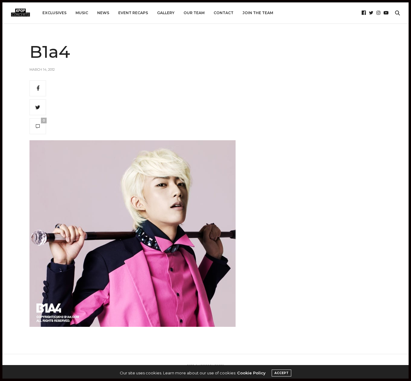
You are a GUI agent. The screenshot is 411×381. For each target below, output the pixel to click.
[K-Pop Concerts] (20, 13)
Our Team (194, 13)
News (103, 13)
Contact (223, 13)
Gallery (166, 13)
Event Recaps (133, 13)
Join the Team (258, 13)
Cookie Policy (251, 372)
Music (82, 13)
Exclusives (54, 13)
